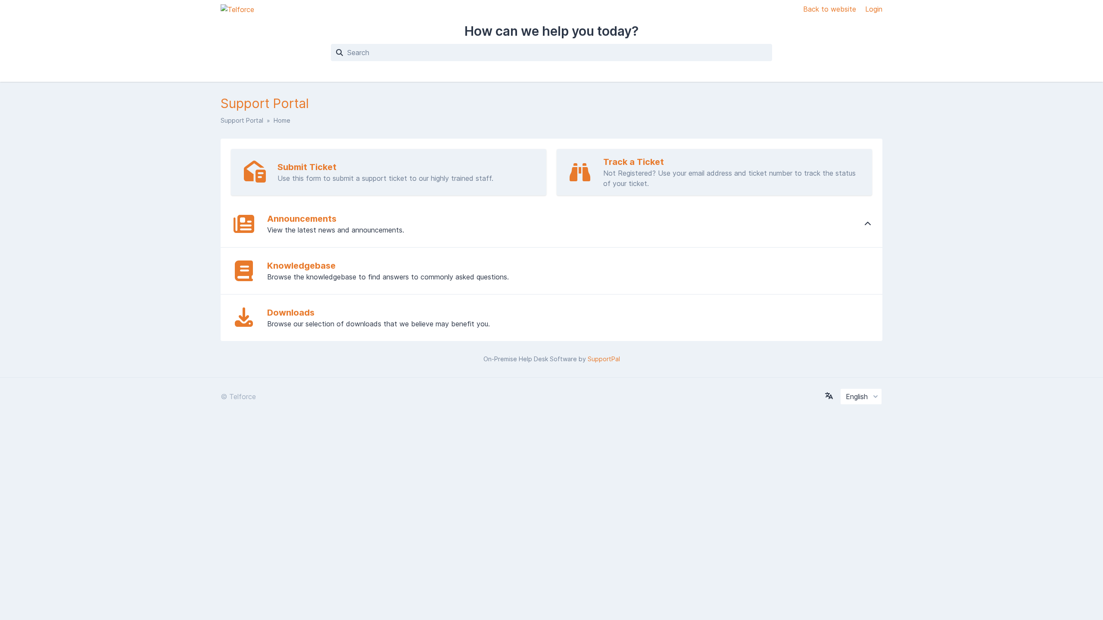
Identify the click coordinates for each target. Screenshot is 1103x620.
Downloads (291, 312)
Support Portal (242, 120)
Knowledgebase (301, 265)
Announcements (302, 219)
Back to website (830, 9)
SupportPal (604, 359)
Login (873, 9)
